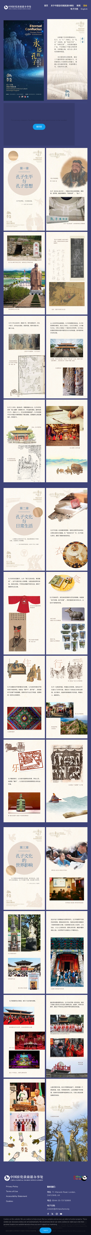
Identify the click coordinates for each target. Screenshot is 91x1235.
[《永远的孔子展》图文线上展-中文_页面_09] (24, 401)
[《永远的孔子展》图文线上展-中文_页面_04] (66, 149)
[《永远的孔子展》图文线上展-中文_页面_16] (66, 657)
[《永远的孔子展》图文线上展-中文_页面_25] (24, 1080)
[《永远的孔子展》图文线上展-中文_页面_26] (66, 1080)
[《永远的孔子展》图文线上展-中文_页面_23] (24, 996)
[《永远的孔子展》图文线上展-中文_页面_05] (24, 233)
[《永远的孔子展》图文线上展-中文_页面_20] (66, 828)
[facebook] (48, 1214)
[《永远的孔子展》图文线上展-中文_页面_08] (66, 317)
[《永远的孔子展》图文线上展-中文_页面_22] (66, 912)
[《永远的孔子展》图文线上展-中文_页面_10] (66, 401)
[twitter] (52, 1214)
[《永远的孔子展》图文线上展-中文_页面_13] (24, 573)
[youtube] (61, 1214)
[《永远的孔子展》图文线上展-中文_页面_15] (24, 657)
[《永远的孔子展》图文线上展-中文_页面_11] (24, 489)
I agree (45, 1230)
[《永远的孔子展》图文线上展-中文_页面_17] (24, 741)
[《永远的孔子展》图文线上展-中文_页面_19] (24, 828)
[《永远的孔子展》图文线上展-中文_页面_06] (66, 233)
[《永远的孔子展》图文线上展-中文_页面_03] (24, 149)
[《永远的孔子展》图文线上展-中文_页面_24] (66, 996)
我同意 (39, 126)
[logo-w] (18, 6)
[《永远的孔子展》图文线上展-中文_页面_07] (24, 317)
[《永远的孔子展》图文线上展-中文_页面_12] (66, 489)
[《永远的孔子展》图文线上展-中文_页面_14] (66, 573)
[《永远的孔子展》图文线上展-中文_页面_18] (66, 741)
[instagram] (57, 1214)
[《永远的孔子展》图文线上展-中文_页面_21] (24, 912)
